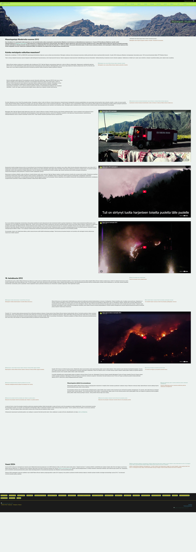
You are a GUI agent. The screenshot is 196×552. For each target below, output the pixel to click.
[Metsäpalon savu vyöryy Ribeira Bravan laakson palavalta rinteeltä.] (111, 63)
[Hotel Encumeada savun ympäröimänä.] (137, 277)
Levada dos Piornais (146, 495)
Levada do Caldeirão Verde (97, 495)
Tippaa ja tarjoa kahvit (188, 1)
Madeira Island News (21, 43)
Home (126, 4)
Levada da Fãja (30, 495)
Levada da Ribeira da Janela (40, 495)
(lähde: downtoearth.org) (64, 468)
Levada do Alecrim (71, 495)
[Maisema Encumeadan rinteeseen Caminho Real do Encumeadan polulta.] (112, 397)
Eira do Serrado (12, 495)
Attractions (158, 4)
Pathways (152, 4)
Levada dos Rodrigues (156, 495)
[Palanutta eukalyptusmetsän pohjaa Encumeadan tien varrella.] (17, 382)
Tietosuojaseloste (187, 506)
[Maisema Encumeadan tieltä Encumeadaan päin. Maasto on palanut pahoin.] (20, 397)
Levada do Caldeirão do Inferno (84, 495)
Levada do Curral (118, 495)
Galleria (171, 4)
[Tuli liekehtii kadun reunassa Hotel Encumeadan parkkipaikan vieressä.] (159, 299)
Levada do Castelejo (109, 495)
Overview (132, 4)
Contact (184, 4)
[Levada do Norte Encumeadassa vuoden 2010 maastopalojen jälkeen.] (121, 428)
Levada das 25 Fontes (52, 495)
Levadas (145, 4)
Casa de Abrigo (4, 495)
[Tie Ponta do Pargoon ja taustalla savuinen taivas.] (155, 367)
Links (178, 4)
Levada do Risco (136, 495)
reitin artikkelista (82, 412)
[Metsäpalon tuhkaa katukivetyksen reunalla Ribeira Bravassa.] (17, 299)
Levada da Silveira (62, 495)
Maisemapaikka (4, 498)
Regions (139, 4)
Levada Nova (174, 495)
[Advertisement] (168, 74)
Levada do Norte (127, 495)
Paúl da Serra (12, 498)
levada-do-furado (21, 495)
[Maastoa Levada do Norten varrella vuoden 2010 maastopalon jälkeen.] (168, 428)
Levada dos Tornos (166, 495)
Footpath (19, 498)
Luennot (165, 4)
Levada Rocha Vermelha (184, 495)
